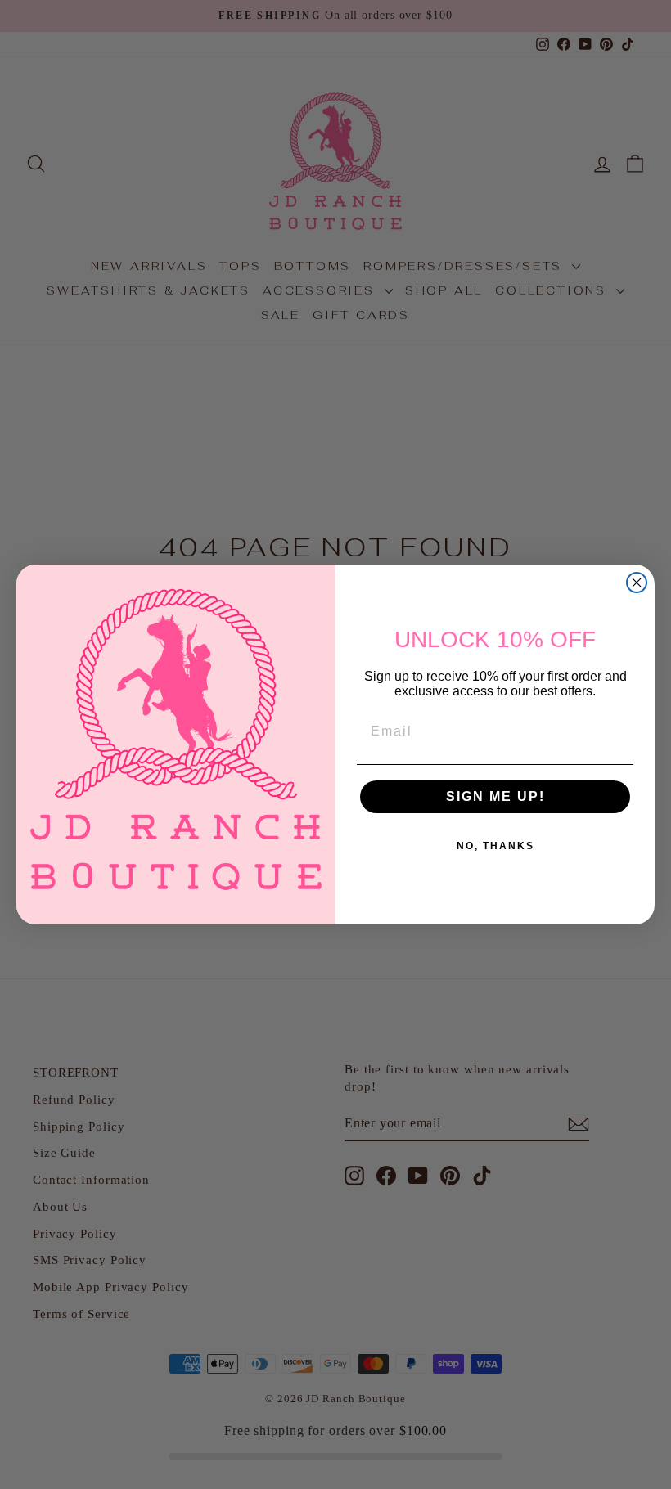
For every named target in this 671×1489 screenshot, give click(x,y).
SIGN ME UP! (495, 796)
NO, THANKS (495, 846)
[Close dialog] (636, 582)
